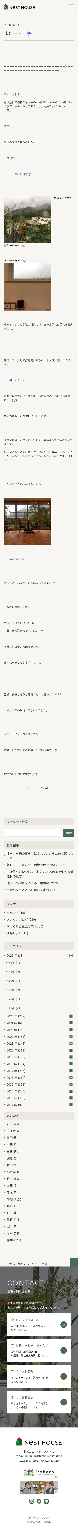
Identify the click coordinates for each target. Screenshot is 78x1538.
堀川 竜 (11, 1226)
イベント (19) (16, 912)
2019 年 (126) (16, 1057)
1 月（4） (15, 1008)
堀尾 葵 (11, 1158)
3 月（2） (15, 990)
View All (43, 788)
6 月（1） (15, 962)
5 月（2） (15, 971)
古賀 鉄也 (13, 1151)
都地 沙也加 (15, 1199)
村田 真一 (13, 1165)
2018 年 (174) (16, 1064)
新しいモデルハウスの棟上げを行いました (35, 864)
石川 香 (11, 1212)
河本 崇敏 (13, 1233)
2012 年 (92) (15, 1104)
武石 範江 (13, 1219)
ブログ (22, 1264)
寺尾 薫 (11, 1192)
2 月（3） (15, 999)
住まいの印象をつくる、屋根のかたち (32, 883)
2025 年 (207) (16, 1016)
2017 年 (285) (16, 1070)
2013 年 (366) (16, 1098)
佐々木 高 (13, 1130)
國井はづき (14, 1240)
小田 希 (11, 1144)
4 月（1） (15, 981)
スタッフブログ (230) (21, 919)
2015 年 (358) (16, 1084)
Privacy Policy (39, 1517)
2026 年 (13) (15, 955)
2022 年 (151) (16, 1036)
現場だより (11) (17, 933)
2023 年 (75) (15, 1029)
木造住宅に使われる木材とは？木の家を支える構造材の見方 (40, 873)
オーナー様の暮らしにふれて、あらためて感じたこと (40, 855)
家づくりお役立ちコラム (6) (26, 926)
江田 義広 (13, 1137)
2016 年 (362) (16, 1077)
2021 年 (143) (16, 1043)
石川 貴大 (13, 1124)
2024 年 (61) (15, 1023)
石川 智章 (13, 1178)
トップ (8, 1264)
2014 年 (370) (16, 1091)
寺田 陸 (11, 1185)
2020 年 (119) (16, 1050)
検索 (69, 833)
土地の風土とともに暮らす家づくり (31, 889)
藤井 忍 (11, 1206)
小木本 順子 (15, 1171)
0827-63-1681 (30, 1460)
